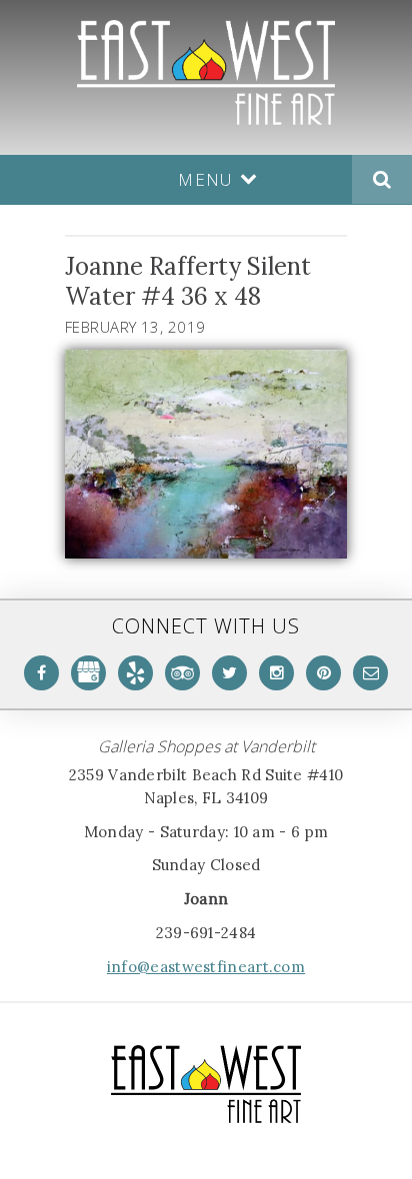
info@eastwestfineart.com (206, 966)
